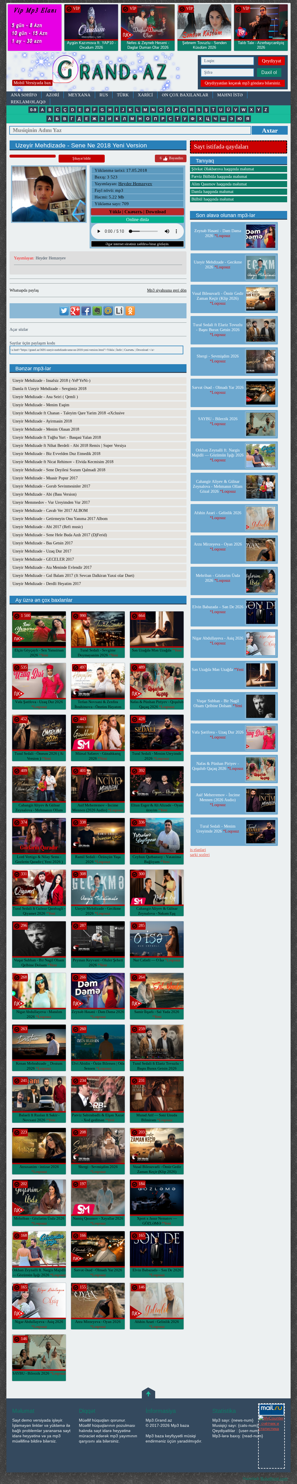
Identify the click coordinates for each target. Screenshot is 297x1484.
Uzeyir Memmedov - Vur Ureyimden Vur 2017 (51, 502)
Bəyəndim (171, 158)
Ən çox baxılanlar (185, 95)
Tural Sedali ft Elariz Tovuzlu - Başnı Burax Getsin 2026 (157, 1068)
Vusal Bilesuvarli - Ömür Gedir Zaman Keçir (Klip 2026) (157, 1172)
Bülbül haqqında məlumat (212, 199)
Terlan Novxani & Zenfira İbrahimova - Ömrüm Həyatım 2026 (98, 707)
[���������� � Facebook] (86, 310)
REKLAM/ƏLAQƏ (28, 102)
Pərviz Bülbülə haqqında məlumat (219, 176)
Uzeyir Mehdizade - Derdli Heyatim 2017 (46, 584)
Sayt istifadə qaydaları (221, 146)
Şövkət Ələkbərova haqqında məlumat (222, 169)
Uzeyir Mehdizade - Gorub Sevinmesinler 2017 (51, 486)
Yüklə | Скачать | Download (137, 211)
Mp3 (100, 71)
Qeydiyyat (271, 60)
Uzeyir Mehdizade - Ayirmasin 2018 (42, 421)
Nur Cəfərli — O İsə (156, 960)
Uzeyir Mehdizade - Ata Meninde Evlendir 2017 (52, 567)
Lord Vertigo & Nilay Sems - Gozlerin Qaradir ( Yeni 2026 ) (39, 862)
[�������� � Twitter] (64, 310)
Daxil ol (269, 72)
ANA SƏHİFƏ (24, 95)
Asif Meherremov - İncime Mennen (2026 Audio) (218, 800)
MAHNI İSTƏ (230, 95)
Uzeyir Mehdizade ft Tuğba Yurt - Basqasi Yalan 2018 (56, 437)
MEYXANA (79, 95)
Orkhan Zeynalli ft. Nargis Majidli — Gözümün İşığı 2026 (218, 455)
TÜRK (123, 95)
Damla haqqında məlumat (212, 191)
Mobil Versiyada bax (32, 82)
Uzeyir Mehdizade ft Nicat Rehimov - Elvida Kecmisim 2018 (62, 462)
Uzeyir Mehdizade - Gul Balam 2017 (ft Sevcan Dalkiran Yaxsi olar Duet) (73, 575)
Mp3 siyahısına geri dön (166, 290)
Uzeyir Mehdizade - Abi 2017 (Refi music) (47, 527)
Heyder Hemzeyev (135, 183)
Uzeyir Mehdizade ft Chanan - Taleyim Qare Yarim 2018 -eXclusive (68, 413)
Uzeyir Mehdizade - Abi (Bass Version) (44, 494)
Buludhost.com (274, 1478)
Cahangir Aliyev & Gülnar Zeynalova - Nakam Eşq (157, 913)
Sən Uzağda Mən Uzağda (157, 650)
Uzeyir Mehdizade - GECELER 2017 (43, 559)
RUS (103, 95)
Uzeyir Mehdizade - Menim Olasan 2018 (45, 429)
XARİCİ (145, 95)
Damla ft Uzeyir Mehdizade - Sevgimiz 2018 (49, 389)
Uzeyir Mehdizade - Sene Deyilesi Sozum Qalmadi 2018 (58, 470)
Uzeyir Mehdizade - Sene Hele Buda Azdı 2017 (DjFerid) (59, 535)
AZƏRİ (52, 95)
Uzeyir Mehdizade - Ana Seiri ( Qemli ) (45, 397)
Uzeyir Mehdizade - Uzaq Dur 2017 (41, 551)
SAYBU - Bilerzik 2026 (39, 1373)
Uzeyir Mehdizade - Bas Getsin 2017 (42, 543)
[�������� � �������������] (130, 310)
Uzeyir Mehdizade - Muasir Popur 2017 (45, 478)
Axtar (270, 130)
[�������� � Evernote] (97, 310)
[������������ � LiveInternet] (119, 310)
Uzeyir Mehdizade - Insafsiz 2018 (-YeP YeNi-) (51, 380)
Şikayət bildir (82, 158)
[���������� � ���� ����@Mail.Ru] (108, 310)
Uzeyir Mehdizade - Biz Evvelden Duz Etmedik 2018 (56, 454)
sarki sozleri (200, 855)
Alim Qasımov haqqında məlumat (219, 184)
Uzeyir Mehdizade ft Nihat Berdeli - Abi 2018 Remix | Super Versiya (69, 445)
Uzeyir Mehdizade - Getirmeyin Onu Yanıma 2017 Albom (60, 519)
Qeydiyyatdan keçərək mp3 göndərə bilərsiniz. (243, 83)
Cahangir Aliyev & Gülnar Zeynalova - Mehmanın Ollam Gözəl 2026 (39, 810)
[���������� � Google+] (75, 310)
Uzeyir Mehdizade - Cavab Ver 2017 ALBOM (50, 510)
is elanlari (198, 850)
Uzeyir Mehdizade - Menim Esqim (40, 405)
